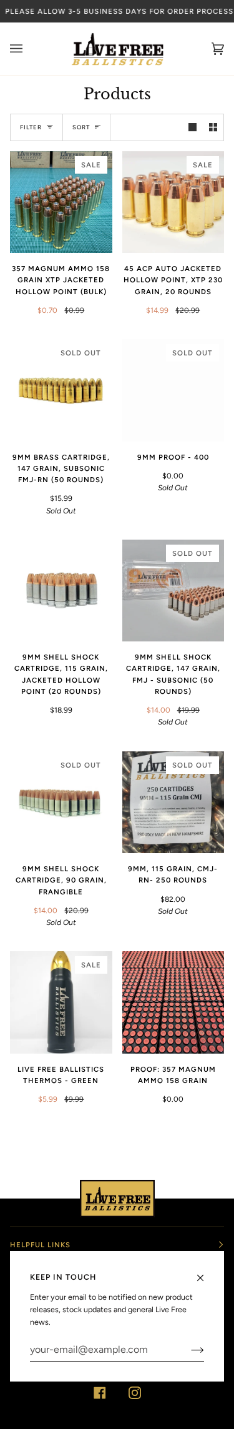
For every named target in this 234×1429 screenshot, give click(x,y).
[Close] (205, 1272)
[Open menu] (28, 48)
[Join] (187, 1350)
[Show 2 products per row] (213, 127)
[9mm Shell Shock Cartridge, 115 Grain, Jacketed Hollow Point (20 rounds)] (61, 591)
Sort (81, 127)
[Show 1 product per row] (192, 127)
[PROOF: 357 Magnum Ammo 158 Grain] (173, 1002)
